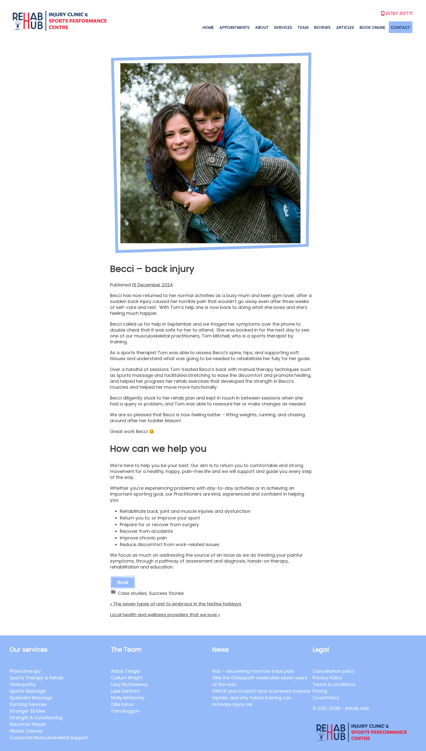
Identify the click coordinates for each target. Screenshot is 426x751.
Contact (400, 27)
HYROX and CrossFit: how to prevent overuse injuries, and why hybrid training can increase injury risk (261, 697)
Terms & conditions (334, 684)
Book (123, 582)
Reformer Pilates (28, 724)
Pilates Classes (26, 731)
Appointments (234, 27)
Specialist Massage (31, 698)
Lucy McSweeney (129, 684)
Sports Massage (28, 691)
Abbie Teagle (125, 671)
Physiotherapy (25, 671)
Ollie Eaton (122, 704)
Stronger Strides (27, 711)
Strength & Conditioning (36, 718)
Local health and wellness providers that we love (165, 615)
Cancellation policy (334, 671)
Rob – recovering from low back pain (253, 671)
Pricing (320, 691)
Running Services (28, 704)
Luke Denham (125, 691)
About (262, 27)
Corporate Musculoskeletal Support (49, 737)
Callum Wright (126, 678)
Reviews (322, 27)
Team (303, 27)
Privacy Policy (327, 678)
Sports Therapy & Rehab (36, 678)
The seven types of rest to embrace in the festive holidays (175, 604)
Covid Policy (326, 698)
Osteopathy (23, 684)
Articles (345, 27)
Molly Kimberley (128, 698)
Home (208, 27)
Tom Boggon (125, 711)
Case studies (132, 593)
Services (283, 27)
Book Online (372, 27)
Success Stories (166, 593)
